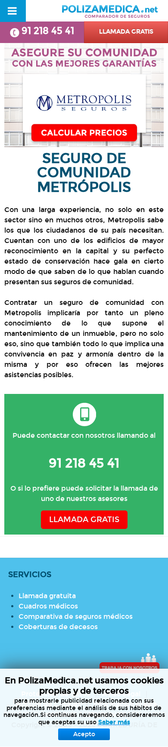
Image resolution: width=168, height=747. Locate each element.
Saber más (114, 722)
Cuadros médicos (48, 606)
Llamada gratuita (47, 596)
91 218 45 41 (48, 31)
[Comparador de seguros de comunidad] (84, 95)
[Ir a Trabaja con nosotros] (129, 663)
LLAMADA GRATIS (84, 519)
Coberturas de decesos (58, 627)
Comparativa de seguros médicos (76, 616)
